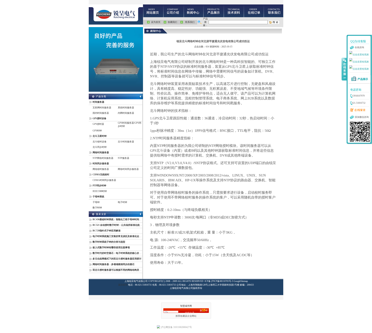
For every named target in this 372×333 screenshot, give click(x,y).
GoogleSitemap (241, 281)
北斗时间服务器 (126, 141)
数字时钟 (97, 207)
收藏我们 (172, 22)
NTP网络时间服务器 (103, 158)
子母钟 (96, 202)
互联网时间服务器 (102, 107)
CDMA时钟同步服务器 (104, 180)
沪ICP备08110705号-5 (222, 281)
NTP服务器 (123, 158)
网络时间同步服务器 (128, 169)
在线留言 (357, 110)
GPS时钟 (97, 130)
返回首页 (122, 284)
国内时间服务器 (101, 113)
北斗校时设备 (100, 141)
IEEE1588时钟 (100, 191)
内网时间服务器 (126, 113)
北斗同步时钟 (100, 147)
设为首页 (155, 22)
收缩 (344, 69)
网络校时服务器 (101, 169)
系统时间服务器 (126, 107)
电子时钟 (122, 202)
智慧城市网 (186, 306)
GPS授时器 (98, 124)
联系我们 (190, 22)
